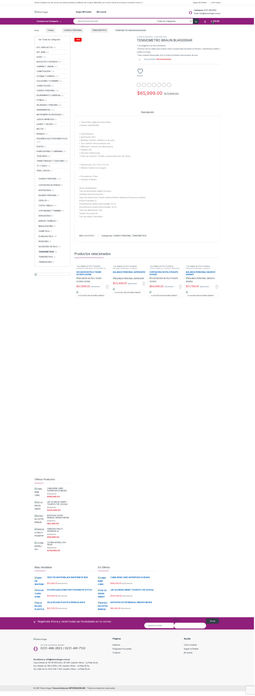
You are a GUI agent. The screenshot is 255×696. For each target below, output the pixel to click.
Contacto (116, 653)
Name (176, 620)
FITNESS (41, 100)
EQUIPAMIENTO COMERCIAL (50, 95)
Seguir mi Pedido (191, 649)
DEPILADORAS (46, 216)
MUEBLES (42, 134)
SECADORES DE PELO (50, 246)
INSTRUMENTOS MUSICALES (50, 114)
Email (147, 620)
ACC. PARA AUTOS (46, 47)
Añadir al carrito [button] (106, 287)
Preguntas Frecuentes (122, 649)
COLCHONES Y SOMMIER (49, 81)
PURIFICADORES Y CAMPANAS (51, 151)
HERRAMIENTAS (46, 110)
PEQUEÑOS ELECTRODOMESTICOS (52, 140)
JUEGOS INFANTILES (47, 119)
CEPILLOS (44, 200)
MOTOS (41, 129)
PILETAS (41, 146)
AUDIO (41, 57)
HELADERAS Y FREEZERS (49, 105)
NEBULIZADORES (47, 226)
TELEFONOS (44, 156)
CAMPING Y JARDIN (47, 66)
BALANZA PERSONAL (121, 268)
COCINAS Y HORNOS (48, 76)
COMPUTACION (45, 86)
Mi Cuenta (216, 2)
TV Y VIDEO (43, 166)
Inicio (37, 30)
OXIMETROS (45, 231)
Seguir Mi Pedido (200, 2)
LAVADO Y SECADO (47, 124)
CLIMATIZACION (45, 71)
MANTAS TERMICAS (48, 221)
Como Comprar (190, 645)
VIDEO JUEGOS (44, 170)
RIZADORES (45, 241)
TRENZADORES (46, 262)
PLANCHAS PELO (48, 236)
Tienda (50, 30)
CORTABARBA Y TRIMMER (51, 211)
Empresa (116, 645)
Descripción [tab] (147, 112)
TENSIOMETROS (99, 30)
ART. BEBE (43, 52)
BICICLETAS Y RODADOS (49, 62)
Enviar (212, 621)
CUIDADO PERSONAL (73, 30)
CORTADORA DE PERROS (51, 185)
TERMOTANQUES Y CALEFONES (52, 161)
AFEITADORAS (46, 190)
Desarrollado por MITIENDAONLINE (69, 688)
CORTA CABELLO (156, 268)
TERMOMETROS (47, 257)
